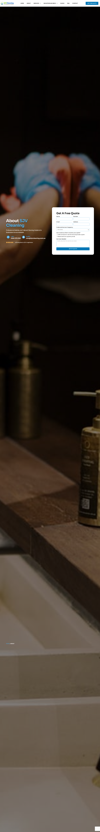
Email (58, 222)
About (29, 3)
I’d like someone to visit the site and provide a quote (71, 234)
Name (58, 216)
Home (22, 3)
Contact (75, 3)
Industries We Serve (50, 3)
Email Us (28, 236)
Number (75, 216)
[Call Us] (8, 237)
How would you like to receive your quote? (68, 233)
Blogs (62, 3)
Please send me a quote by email (66, 236)
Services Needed (61, 239)
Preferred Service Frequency (64, 227)
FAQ (68, 3)
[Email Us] (23, 237)
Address (75, 222)
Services (36, 3)
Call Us (12, 236)
